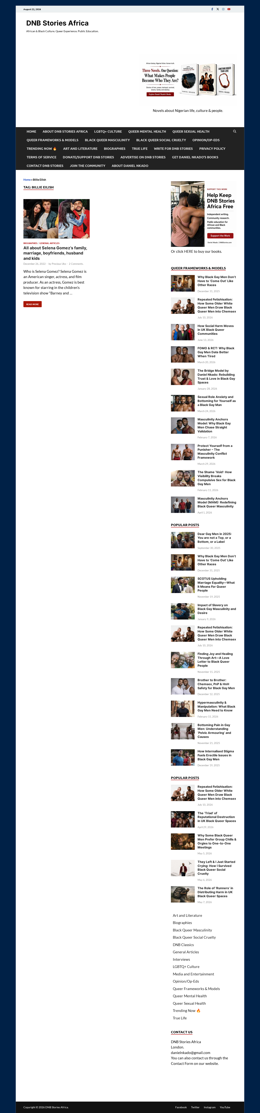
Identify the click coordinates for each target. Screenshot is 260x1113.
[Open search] (235, 131)
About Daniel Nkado (130, 166)
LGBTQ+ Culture (108, 131)
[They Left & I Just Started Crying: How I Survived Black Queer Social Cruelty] (183, 862)
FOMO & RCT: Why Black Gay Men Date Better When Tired (216, 352)
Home (31, 131)
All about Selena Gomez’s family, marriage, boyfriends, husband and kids (55, 253)
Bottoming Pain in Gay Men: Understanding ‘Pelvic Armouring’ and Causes (214, 731)
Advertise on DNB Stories (143, 157)
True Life (140, 149)
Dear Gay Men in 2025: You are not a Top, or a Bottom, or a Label (215, 538)
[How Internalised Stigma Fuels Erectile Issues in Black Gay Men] (183, 752)
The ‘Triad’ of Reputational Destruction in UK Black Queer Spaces (217, 817)
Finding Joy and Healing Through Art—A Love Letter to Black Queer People (215, 659)
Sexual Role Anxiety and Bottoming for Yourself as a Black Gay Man (217, 401)
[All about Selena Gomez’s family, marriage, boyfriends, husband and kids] (56, 219)
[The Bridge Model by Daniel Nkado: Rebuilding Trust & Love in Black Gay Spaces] (183, 371)
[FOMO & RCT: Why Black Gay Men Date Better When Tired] (183, 349)
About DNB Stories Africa (65, 131)
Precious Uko (59, 263)
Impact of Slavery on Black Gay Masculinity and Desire (217, 609)
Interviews (181, 959)
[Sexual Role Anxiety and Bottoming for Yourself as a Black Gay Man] (183, 397)
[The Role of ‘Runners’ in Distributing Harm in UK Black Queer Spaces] (183, 889)
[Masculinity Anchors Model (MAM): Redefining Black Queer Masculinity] (183, 499)
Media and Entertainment (193, 974)
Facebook (181, 1107)
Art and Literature (80, 149)
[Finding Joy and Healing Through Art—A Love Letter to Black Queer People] (183, 654)
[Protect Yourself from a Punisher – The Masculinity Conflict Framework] (183, 446)
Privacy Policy (212, 149)
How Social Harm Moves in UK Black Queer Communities (216, 330)
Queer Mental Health (147, 131)
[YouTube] (229, 9)
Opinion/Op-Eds (206, 140)
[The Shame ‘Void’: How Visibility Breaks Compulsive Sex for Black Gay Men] (183, 472)
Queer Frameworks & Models (52, 140)
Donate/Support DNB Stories (88, 157)
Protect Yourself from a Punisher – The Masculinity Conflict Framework (215, 451)
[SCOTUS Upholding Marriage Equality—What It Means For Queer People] (183, 579)
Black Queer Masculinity (107, 140)
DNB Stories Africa (57, 23)
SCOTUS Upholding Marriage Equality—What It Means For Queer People (216, 584)
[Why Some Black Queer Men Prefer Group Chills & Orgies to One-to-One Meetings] (183, 836)
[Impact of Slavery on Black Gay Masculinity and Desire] (183, 606)
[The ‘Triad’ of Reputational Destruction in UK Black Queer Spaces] (183, 814)
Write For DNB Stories (173, 149)
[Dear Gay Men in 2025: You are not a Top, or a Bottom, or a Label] (183, 534)
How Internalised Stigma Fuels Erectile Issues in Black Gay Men (216, 755)
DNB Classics (183, 944)
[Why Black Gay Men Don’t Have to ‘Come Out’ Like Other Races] (183, 277)
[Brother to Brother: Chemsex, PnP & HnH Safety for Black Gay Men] (183, 680)
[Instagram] (223, 9)
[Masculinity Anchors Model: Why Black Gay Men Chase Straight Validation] (183, 420)
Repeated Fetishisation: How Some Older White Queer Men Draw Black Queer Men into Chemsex (217, 305)
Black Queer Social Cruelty (161, 140)
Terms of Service (41, 157)
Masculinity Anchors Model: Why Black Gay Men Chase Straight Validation (214, 425)
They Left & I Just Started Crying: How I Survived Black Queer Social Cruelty (216, 867)
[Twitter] (217, 9)
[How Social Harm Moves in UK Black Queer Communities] (183, 326)
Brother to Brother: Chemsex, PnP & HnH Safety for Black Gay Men (216, 684)
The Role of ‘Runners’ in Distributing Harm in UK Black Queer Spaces (215, 892)
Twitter (195, 1107)
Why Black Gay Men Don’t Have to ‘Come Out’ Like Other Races (217, 281)
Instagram (210, 1107)
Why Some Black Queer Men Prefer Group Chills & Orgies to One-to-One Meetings (217, 841)
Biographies (114, 149)
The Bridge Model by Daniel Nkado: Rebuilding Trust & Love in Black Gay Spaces (216, 376)
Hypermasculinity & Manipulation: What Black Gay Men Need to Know (216, 706)
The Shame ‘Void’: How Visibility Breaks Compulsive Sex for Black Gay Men (216, 478)
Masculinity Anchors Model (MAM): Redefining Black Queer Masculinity (217, 502)
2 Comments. (76, 263)
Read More (31, 303)
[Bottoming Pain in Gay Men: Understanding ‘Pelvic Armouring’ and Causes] (183, 725)
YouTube (225, 1107)
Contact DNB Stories (45, 166)
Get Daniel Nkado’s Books (195, 157)
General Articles (49, 243)
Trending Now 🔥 (42, 149)
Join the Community (87, 166)
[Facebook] (212, 9)
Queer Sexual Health (190, 131)
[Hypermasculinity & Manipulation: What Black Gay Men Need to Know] (183, 703)
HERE (188, 251)
